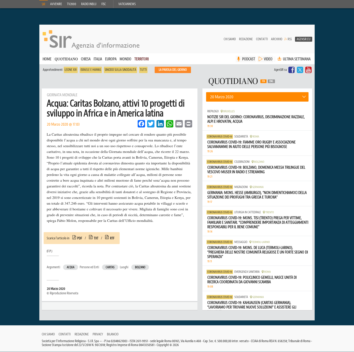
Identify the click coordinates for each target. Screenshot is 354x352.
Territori (141, 59)
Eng (271, 81)
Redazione (246, 39)
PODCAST (248, 59)
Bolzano (140, 267)
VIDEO (268, 59)
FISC (103, 4)
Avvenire (56, 4)
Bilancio (112, 334)
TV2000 (71, 4)
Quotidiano (66, 59)
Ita (263, 81)
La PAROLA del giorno (173, 70)
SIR (43, 4)
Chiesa (86, 59)
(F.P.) (49, 251)
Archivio (276, 39)
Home (47, 59)
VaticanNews (127, 4)
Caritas (110, 267)
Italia (98, 59)
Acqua (70, 267)
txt (96, 238)
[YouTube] (308, 69)
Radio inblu (88, 4)
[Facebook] (291, 69)
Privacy (98, 334)
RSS (290, 39)
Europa (111, 59)
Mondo (125, 59)
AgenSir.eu (304, 39)
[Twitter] (300, 69)
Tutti (143, 70)
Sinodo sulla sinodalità (120, 70)
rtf (112, 238)
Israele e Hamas (91, 70)
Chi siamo (230, 39)
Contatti (262, 39)
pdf (79, 238)
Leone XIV (71, 70)
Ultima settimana (296, 59)
